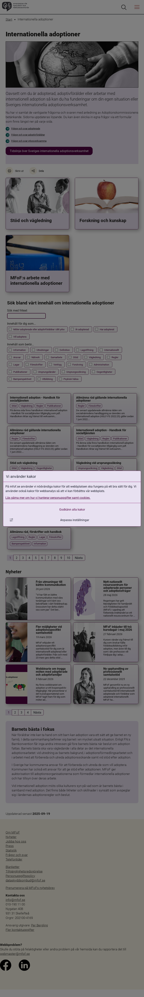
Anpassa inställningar (74, 520)
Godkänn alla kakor (72, 509)
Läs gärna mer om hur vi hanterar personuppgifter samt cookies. (47, 498)
